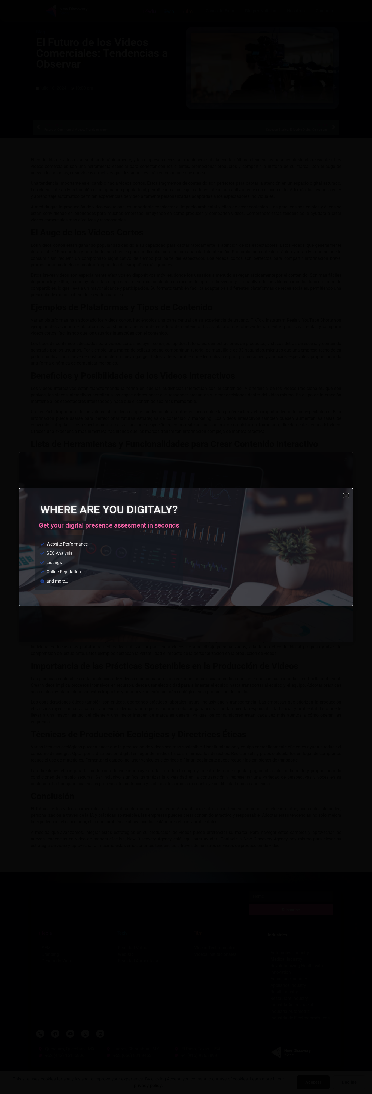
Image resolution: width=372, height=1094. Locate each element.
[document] (186, 547)
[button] (346, 496)
